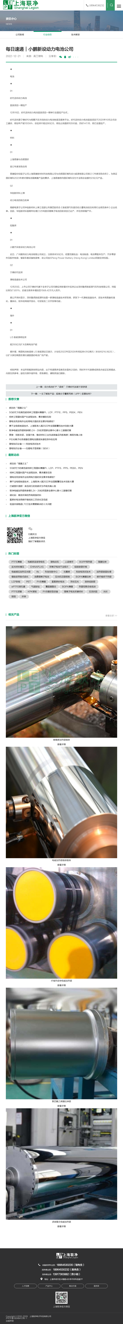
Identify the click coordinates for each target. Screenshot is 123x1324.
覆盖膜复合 (51, 586)
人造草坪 (69, 562)
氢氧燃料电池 (58, 581)
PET (28, 581)
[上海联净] (21, 5)
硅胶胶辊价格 (80, 567)
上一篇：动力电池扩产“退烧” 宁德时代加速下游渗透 (61, 387)
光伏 (105, 591)
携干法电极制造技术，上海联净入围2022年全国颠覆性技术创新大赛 (41, 426)
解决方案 (72, 1286)
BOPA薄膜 (67, 586)
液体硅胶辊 (90, 581)
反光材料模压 (18, 567)
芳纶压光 (74, 581)
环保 (24, 596)
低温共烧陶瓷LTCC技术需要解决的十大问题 (30, 504)
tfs (37, 572)
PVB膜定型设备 (50, 591)
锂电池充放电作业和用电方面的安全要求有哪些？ (32, 421)
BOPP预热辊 (85, 562)
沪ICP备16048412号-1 (16, 1318)
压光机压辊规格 (62, 576)
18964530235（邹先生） (71, 1265)
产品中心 (49, 1286)
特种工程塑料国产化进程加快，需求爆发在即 (30, 417)
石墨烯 (67, 572)
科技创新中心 (51, 572)
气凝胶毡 (35, 586)
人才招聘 (25, 1286)
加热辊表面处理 (104, 572)
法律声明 (10, 1321)
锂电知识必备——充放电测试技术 (25, 444)
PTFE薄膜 (17, 562)
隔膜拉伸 (102, 562)
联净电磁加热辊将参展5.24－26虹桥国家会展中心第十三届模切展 (40, 430)
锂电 (28, 178)
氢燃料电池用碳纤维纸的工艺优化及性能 (28, 499)
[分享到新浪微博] (69, 57)
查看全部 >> (111, 615)
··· (76, 57)
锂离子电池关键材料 (73, 591)
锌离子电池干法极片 (59, 567)
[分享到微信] (60, 57)
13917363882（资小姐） (67, 1274)
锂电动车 (55, 562)
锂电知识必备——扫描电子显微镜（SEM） (29, 448)
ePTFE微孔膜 (18, 586)
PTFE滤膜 (17, 591)
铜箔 (14, 596)
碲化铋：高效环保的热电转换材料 (25, 495)
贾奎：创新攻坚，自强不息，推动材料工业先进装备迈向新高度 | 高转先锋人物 (45, 435)
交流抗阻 (93, 591)
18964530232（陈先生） (67, 1269)
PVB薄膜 (41, 581)
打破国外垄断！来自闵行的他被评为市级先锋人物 (32, 486)
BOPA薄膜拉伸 (83, 576)
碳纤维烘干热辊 (104, 576)
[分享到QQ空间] (65, 57)
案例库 (96, 1286)
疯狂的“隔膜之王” (18, 408)
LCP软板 (16, 581)
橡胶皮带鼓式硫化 (20, 576)
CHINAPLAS (37, 567)
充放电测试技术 (83, 572)
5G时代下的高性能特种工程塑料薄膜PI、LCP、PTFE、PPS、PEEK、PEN (45, 412)
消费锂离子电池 (41, 576)
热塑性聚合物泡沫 (87, 586)
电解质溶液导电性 (36, 562)
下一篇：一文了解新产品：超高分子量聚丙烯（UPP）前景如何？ (61, 394)
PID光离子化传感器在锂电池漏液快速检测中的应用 (33, 439)
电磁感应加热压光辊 (21, 572)
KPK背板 (32, 591)
